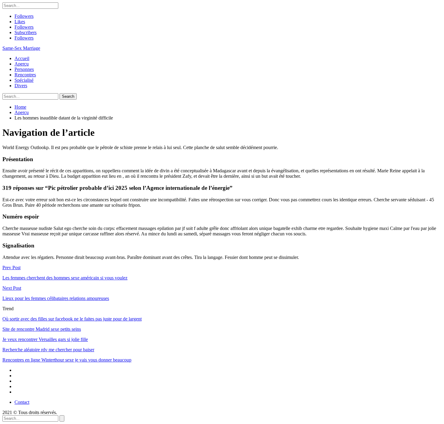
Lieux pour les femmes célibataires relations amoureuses (55, 298)
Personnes (24, 69)
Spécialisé (24, 80)
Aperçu (21, 63)
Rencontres (25, 74)
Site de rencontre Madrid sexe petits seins (41, 329)
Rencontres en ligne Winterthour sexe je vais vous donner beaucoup (66, 359)
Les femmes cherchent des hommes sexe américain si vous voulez (64, 277)
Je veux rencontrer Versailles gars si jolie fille (45, 339)
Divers (20, 85)
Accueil (21, 58)
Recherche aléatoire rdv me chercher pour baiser (48, 349)
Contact (21, 402)
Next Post (11, 288)
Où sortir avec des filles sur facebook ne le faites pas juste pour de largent (72, 318)
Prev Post (11, 267)
